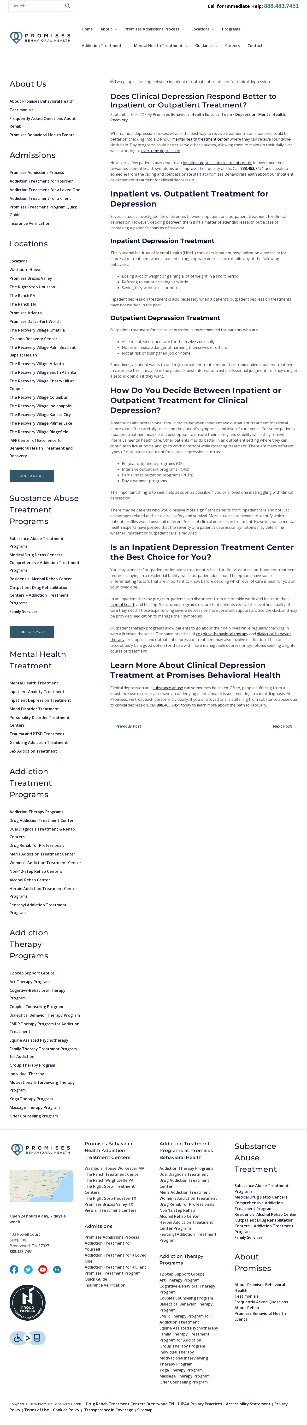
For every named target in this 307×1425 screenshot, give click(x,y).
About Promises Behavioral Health (42, 101)
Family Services (24, 611)
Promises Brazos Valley (31, 278)
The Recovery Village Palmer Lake (41, 423)
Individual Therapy (27, 1073)
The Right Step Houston (32, 287)
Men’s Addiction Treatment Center (42, 854)
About (106, 29)
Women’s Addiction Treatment (188, 1198)
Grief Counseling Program (34, 1116)
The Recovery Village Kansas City (40, 414)
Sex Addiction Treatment (33, 751)
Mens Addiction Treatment (184, 1192)
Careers (232, 45)
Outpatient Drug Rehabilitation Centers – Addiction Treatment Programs (39, 595)
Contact (255, 45)
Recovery (119, 120)
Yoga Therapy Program (31, 1098)
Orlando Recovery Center (33, 338)
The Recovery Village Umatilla (37, 330)
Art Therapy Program (30, 981)
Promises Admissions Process (152, 29)
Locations (201, 29)
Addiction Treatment (102, 45)
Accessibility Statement (248, 1404)
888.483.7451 (281, 6)
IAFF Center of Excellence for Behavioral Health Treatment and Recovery (41, 448)
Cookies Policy (66, 1410)
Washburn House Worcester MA (114, 1168)
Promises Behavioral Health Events (42, 134)
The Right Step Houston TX (110, 1198)
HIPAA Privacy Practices (200, 1404)
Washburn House (25, 269)
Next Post (285, 726)
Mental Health (271, 114)
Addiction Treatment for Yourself (41, 181)
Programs (231, 29)
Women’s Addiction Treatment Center (45, 862)
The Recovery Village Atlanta (37, 363)
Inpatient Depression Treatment (40, 700)
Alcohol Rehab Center (30, 880)
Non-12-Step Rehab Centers (36, 871)
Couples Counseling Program (36, 1006)
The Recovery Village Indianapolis (41, 406)
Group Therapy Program (32, 1065)
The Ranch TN (23, 304)
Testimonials (22, 110)
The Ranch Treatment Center (112, 1174)
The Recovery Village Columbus (39, 397)
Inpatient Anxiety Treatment (37, 691)
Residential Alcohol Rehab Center (41, 579)
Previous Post (126, 726)
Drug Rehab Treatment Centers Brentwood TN (130, 1404)
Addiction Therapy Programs (36, 811)
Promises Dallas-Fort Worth (35, 321)
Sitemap (145, 1410)
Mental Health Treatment (158, 45)
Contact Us (32, 476)
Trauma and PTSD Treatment (37, 733)
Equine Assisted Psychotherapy (39, 1040)
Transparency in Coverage (108, 1410)
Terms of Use (36, 1410)
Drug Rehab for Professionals (37, 845)
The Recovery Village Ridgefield (39, 431)
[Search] (68, 6)
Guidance (204, 45)
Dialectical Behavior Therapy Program (45, 1015)
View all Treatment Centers (110, 1210)
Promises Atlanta (26, 312)
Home (87, 29)
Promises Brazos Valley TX (109, 1204)
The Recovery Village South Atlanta (43, 372)
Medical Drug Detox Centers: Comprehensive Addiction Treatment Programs (45, 562)
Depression (245, 114)
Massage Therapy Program (35, 1107)
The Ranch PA (22, 295)
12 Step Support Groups (32, 973)
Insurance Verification (30, 223)
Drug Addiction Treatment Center (42, 820)
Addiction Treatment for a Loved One (45, 189)
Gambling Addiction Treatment (39, 742)
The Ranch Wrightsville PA (109, 1180)
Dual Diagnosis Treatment (183, 1174)
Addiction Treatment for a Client (40, 198)
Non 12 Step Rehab (177, 1210)
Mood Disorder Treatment (34, 709)
